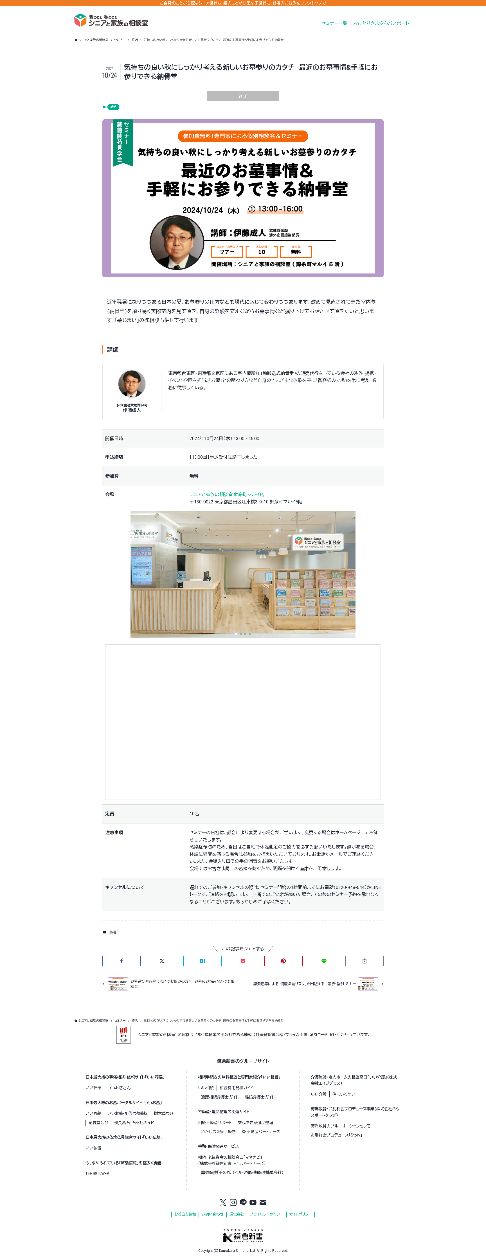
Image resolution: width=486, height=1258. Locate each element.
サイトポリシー (300, 1214)
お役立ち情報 (185, 1214)
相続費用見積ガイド (237, 1088)
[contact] (263, 1203)
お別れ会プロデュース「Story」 (336, 1135)
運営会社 (237, 1214)
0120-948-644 (350, 887)
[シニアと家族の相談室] (111, 20)
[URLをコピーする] (364, 961)
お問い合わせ (213, 1214)
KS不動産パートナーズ (261, 1131)
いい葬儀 (93, 1088)
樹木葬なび (164, 1113)
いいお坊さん (118, 1088)
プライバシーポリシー (267, 1214)
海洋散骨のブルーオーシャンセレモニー (344, 1126)
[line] (243, 1203)
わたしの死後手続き (218, 1131)
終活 (113, 107)
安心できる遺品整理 (255, 1122)
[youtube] (253, 1203)
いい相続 (206, 1088)
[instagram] (233, 1203)
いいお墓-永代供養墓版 (127, 1113)
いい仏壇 (93, 1148)
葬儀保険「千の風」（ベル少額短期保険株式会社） (242, 1172)
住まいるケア (343, 1094)
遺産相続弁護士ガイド (220, 1097)
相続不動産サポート (215, 1122)
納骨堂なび (98, 1122)
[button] (236, 634)
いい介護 (319, 1094)
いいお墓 (93, 1113)
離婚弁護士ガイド (260, 1097)
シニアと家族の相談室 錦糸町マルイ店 (227, 494)
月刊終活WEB (97, 1173)
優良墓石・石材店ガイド (134, 1122)
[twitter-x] (223, 1203)
